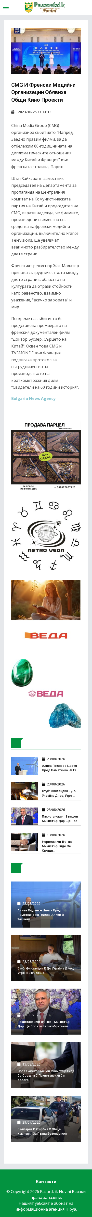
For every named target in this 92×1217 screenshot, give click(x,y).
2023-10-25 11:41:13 (34, 112)
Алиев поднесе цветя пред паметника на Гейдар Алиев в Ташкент (40, 914)
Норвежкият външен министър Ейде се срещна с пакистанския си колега (46, 1075)
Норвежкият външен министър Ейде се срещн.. (58, 846)
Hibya (71, 1209)
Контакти (46, 1181)
